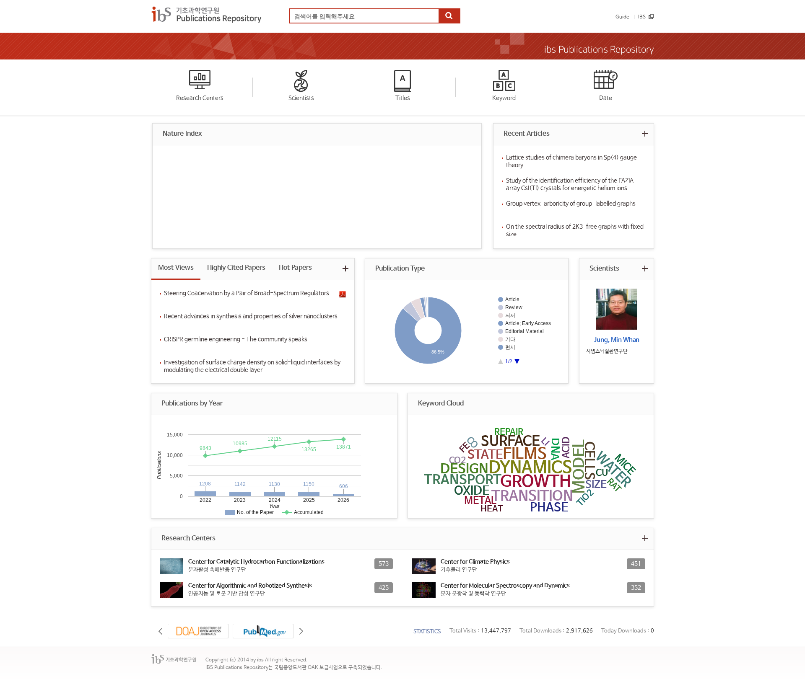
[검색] (449, 16)
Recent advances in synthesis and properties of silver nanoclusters (251, 316)
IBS (642, 17)
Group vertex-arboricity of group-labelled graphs (571, 203)
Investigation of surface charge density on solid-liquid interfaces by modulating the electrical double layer (252, 366)
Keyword (504, 98)
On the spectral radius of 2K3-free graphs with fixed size (575, 230)
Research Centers (199, 98)
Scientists (301, 98)
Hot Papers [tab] (295, 268)
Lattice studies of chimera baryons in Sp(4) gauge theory (571, 161)
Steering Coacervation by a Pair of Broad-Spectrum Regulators (246, 293)
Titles (402, 98)
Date (605, 98)
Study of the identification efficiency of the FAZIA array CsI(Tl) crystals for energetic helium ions (570, 184)
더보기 (644, 133)
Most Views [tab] (176, 268)
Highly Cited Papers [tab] (236, 268)
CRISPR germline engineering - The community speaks (235, 339)
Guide (622, 17)
